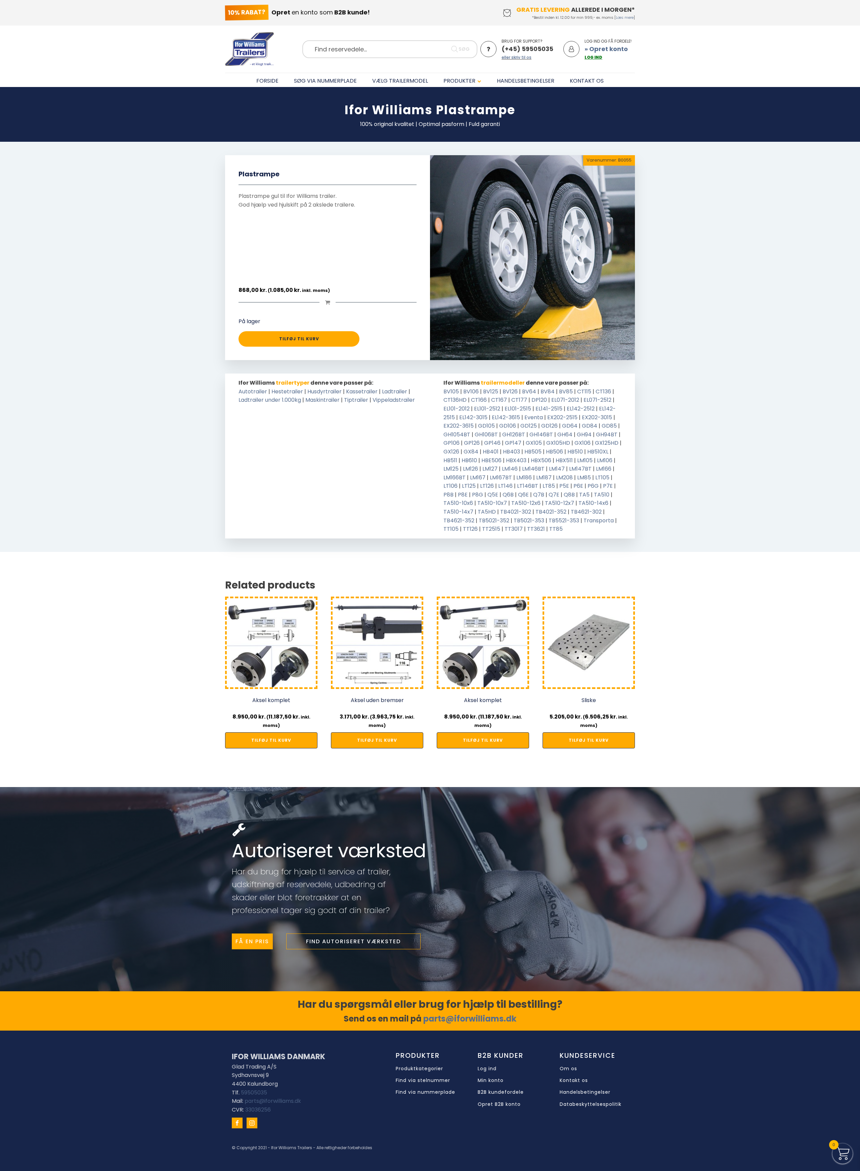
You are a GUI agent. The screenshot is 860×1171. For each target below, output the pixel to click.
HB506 (554, 452)
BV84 (548, 391)
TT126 (470, 529)
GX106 (582, 443)
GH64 (564, 434)
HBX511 (564, 460)
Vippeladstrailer (394, 400)
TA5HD (487, 512)
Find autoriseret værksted (353, 941)
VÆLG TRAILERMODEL (400, 81)
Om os (568, 1068)
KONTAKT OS (587, 81)
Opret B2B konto (499, 1104)
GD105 (486, 426)
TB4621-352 (458, 520)
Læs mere (625, 17)
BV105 (451, 391)
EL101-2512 (487, 409)
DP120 (539, 400)
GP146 (492, 443)
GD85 (609, 426)
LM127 (490, 469)
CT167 (499, 400)
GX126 (451, 452)
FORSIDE (267, 81)
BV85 (566, 391)
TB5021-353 (529, 520)
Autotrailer (253, 391)
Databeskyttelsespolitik (590, 1104)
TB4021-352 (550, 512)
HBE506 (491, 460)
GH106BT (486, 434)
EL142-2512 (581, 409)
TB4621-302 (586, 512)
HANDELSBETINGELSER (525, 81)
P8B (448, 494)
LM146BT (533, 469)
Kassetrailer (362, 391)
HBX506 (541, 460)
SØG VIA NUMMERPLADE (325, 81)
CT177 (519, 400)
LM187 (544, 477)
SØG (464, 49)
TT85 (556, 529)
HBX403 (516, 460)
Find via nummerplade (425, 1092)
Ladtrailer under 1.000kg (270, 400)
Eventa (533, 417)
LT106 (450, 486)
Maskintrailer (322, 400)
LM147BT (580, 469)
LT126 (487, 486)
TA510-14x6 (593, 503)
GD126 (549, 426)
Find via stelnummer (423, 1080)
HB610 (469, 460)
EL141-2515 (548, 409)
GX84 (471, 452)
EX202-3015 (597, 417)
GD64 (569, 426)
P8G (477, 494)
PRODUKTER (459, 81)
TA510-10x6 (458, 503)
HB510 (575, 452)
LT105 (602, 477)
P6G (593, 486)
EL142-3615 (506, 417)
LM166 (603, 469)
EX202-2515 (562, 417)
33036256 (258, 1110)
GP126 (472, 443)
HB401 (491, 452)
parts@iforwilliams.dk (469, 1018)
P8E (463, 494)
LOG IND (593, 57)
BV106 (471, 391)
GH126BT (513, 434)
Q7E (554, 494)
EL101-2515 (518, 409)
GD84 (589, 426)
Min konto (491, 1080)
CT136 (603, 391)
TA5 (584, 494)
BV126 (510, 391)
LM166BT (454, 477)
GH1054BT (456, 434)
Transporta (599, 520)
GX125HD (606, 443)
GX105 (534, 443)
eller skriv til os (516, 57)
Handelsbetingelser (585, 1092)
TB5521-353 (564, 520)
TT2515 (491, 529)
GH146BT (541, 434)
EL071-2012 (565, 400)
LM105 (585, 460)
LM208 (564, 477)
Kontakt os (574, 1080)
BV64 (529, 391)
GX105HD (558, 443)
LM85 (584, 477)
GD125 (528, 426)
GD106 (507, 426)
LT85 (549, 486)
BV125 (490, 391)
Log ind (487, 1068)
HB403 (511, 452)
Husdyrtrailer (324, 391)
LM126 (470, 469)
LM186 (524, 477)
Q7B (538, 494)
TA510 (601, 494)
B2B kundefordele (501, 1092)
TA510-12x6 (526, 503)
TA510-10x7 (492, 503)
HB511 (450, 460)
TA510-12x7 (559, 503)
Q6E (523, 494)
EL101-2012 (456, 409)
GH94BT (606, 434)
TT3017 (514, 529)
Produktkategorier (419, 1068)
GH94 (584, 434)
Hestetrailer (287, 391)
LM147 (557, 469)
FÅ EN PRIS (252, 941)
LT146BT (527, 486)
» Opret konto (606, 49)
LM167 (477, 477)
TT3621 (536, 529)
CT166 (479, 400)
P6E (578, 486)
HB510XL (597, 452)
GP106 (451, 443)
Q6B (508, 494)
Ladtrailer (394, 391)
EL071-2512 (597, 400)
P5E (564, 486)
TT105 (451, 529)
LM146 (510, 469)
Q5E (492, 494)
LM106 (604, 460)
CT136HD (455, 400)
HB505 (533, 452)
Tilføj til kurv (299, 339)
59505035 (254, 1092)
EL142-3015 (473, 417)
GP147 (513, 443)
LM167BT (501, 477)
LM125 (451, 469)
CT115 (584, 391)
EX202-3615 (458, 426)
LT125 (469, 486)
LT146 (505, 486)
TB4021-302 (515, 512)
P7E (608, 486)
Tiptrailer (356, 400)
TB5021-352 (494, 520)
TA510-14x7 (458, 512)
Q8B (569, 494)
